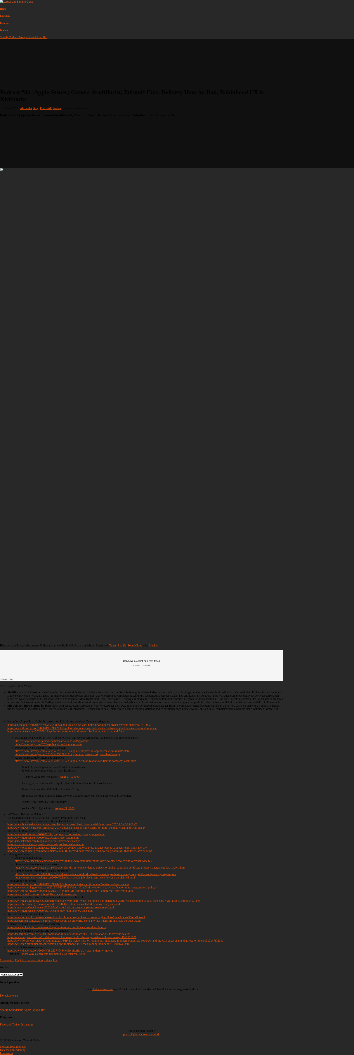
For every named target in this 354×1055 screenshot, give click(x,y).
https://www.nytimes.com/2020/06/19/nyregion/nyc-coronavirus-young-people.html (56, 834)
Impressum (6, 1053)
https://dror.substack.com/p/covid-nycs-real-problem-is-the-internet (45, 844)
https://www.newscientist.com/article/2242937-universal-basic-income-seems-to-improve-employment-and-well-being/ (76, 827)
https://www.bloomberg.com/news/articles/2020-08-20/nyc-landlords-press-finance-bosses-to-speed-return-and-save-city (77, 847)
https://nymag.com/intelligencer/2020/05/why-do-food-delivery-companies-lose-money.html (60, 907)
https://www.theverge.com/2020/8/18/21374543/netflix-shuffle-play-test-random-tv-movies (60, 950)
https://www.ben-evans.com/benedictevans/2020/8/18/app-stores (52, 741)
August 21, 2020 (64, 808)
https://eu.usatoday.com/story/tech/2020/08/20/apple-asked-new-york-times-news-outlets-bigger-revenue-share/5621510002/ (79, 724)
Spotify (122, 645)
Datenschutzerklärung (12, 1049)
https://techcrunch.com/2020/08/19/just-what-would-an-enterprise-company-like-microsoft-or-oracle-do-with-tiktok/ (74, 920)
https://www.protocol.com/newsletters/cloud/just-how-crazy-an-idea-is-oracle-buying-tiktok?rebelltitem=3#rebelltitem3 (76, 917)
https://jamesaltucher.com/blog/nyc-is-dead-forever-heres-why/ (43, 841)
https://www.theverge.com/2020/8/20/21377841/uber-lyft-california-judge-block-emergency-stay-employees (70, 890)
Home (3, 8)
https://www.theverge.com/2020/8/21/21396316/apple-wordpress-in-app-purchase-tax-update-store (72, 751)
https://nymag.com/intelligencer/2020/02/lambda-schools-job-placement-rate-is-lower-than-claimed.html (75, 877)
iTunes (112, 645)
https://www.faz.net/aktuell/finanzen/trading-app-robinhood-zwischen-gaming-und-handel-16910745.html (68, 943)
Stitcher (153, 645)
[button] (9, 995)
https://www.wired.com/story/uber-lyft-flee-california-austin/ (42, 894)
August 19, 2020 (69, 776)
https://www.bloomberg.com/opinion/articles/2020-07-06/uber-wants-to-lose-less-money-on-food (63, 904)
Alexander (26, 108)
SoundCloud (135, 645)
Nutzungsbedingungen (13, 1046)
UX (55, 960)
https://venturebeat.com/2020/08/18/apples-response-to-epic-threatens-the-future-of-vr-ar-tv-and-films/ (66, 731)
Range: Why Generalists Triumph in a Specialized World (53, 953)
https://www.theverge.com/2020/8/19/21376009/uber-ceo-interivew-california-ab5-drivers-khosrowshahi (68, 884)
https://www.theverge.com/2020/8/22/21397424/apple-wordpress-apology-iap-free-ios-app (67, 754)
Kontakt (4, 30)
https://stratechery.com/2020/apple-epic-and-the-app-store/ (48, 744)
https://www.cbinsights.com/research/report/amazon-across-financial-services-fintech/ (56, 927)
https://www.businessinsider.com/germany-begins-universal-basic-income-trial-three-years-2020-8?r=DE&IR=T (72, 824)
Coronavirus (7, 960)
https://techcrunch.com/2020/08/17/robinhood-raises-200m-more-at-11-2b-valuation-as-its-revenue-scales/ (68, 933)
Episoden (5, 15)
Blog (36, 108)
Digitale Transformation (29, 960)
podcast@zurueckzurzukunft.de (141, 1034)
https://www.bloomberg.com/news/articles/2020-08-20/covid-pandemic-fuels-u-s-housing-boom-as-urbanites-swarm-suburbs (79, 850)
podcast (48, 960)
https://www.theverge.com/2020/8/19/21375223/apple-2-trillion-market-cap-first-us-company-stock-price (75, 760)
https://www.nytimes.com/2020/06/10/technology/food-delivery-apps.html (50, 910)
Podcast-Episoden (50, 108)
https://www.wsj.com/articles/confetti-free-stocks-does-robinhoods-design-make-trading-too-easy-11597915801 (71, 937)
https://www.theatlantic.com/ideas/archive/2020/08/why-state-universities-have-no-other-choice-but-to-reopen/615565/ (83, 860)
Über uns (4, 23)
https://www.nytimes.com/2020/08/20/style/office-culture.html (43, 837)
